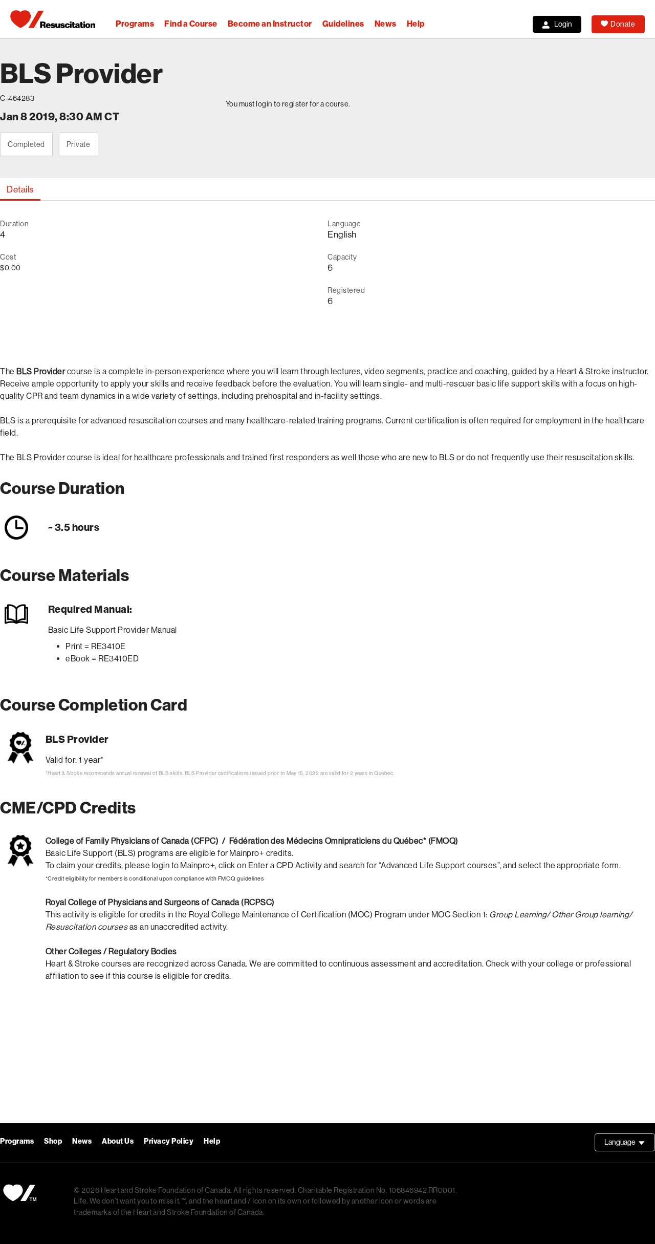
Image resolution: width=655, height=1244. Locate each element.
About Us (118, 1141)
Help (416, 24)
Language (629, 1144)
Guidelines (343, 24)
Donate (622, 24)
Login (563, 24)
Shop (53, 1141)
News (386, 24)
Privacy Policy (168, 1141)
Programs (135, 24)
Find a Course (190, 24)
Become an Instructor (270, 24)
